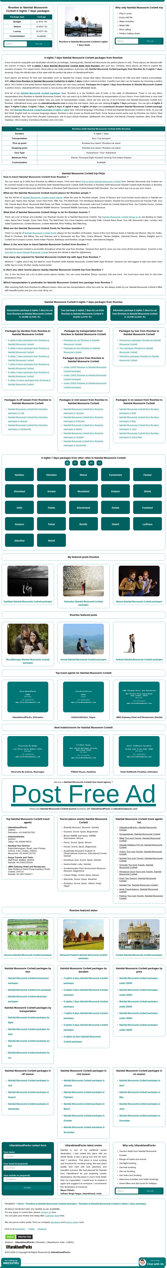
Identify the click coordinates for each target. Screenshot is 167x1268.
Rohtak (115, 507)
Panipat (147, 475)
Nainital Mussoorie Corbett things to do (121, 217)
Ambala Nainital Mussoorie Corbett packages (139, 659)
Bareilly (83, 524)
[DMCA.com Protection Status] (19, 1239)
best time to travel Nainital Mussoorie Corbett (26, 252)
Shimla (147, 491)
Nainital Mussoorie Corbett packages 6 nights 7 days (41, 110)
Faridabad (147, 507)
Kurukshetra (115, 475)
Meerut (83, 475)
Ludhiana (147, 524)
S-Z (99, 463)
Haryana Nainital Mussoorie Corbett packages (28, 955)
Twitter (31, 1229)
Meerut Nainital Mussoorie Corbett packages (139, 601)
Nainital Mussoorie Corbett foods (41, 233)
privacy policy (72, 1222)
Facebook (20, 1229)
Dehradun (51, 475)
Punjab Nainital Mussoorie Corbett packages (139, 955)
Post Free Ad (83, 794)
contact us (46, 1212)
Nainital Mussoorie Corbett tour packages (29, 990)
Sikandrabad (83, 507)
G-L (83, 463)
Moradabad (83, 491)
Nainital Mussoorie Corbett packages (41, 93)
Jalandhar (19, 540)
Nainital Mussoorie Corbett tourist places (42, 197)
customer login (52, 1215)
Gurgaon (19, 524)
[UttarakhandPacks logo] (19, 1249)
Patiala (51, 507)
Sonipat (51, 491)
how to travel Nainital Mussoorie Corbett (101, 181)
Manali (51, 540)
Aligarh (115, 524)
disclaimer (56, 1222)
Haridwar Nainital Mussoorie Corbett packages (28, 601)
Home (21, 1203)
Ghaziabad (19, 491)
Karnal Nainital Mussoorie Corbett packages (83, 659)
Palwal (51, 524)
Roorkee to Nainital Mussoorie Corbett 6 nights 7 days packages (112, 1203)
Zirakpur (115, 491)
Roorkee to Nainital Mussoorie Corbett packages (51, 1203)
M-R (91, 463)
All (67, 463)
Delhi (19, 507)
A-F (75, 463)
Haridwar (19, 475)
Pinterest (42, 1229)
